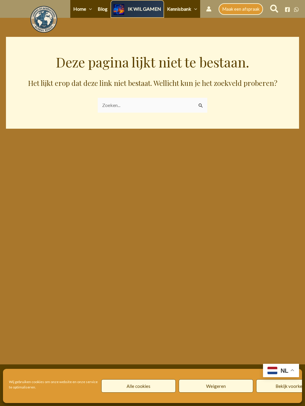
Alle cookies (138, 386)
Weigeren (216, 386)
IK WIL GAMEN (144, 9)
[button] (89, 9)
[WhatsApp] (296, 9)
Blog (103, 9)
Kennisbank (179, 9)
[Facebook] (287, 9)
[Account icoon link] (208, 9)
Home (79, 9)
